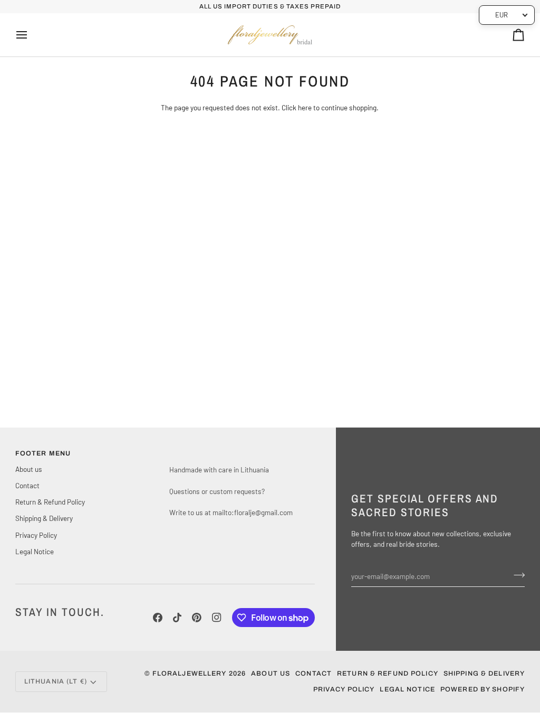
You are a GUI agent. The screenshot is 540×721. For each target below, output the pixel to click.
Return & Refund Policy (50, 501)
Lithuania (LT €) (55, 681)
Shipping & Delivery (44, 518)
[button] (242, 451)
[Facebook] (157, 617)
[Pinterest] (196, 617)
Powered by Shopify (482, 689)
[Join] (516, 574)
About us (28, 468)
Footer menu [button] (43, 453)
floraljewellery (189, 673)
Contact (27, 485)
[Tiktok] (177, 617)
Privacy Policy (36, 534)
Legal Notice (34, 551)
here (305, 107)
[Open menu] (31, 34)
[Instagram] (216, 617)
